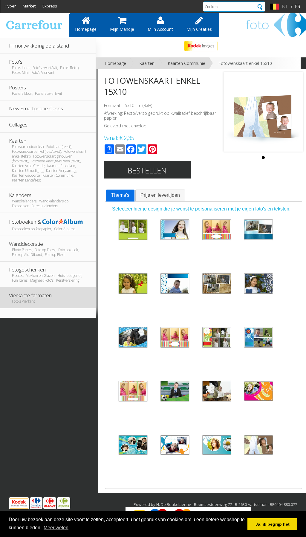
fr (297, 6)
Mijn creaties (199, 29)
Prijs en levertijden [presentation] (160, 195)
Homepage (86, 29)
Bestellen (147, 170)
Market (29, 6)
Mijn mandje (122, 29)
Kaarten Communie (186, 63)
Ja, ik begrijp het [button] (272, 524)
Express (49, 6)
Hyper (10, 6)
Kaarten (146, 63)
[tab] (120, 196)
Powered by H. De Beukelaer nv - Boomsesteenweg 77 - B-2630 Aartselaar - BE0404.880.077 (215, 504)
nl (285, 6)
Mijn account (160, 29)
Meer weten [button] (56, 527)
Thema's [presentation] (120, 195)
